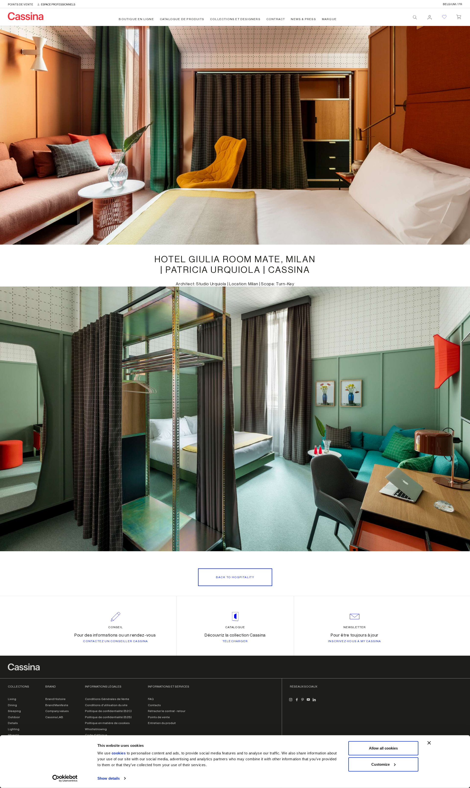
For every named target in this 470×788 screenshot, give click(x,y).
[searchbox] (415, 17)
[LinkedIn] (314, 701)
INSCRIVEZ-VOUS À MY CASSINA (354, 641)
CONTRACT (275, 19)
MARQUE (329, 19)
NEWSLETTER (354, 627)
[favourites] (444, 17)
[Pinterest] (303, 701)
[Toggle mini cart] (458, 16)
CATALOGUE (235, 627)
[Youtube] (308, 701)
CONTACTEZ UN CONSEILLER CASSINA (115, 641)
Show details (108, 778)
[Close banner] (429, 743)
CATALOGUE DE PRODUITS (182, 19)
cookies (119, 753)
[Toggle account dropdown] (430, 16)
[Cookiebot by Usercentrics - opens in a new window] (65, 778)
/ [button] (452, 4)
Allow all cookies (383, 748)
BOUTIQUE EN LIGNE (136, 19)
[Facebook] (297, 701)
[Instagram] (291, 701)
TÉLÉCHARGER (235, 641)
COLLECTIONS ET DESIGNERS (235, 19)
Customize (380, 764)
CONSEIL (115, 627)
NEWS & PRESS (303, 19)
